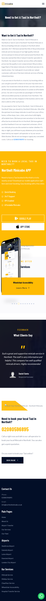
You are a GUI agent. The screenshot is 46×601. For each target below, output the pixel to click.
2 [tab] (14, 303)
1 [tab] (12, 303)
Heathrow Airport (8, 546)
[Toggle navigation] (43, 4)
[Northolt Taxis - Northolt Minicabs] (7, 3)
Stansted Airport (7, 558)
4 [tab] (18, 303)
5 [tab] (21, 303)
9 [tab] (29, 303)
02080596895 (18, 139)
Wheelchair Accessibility (10, 587)
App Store (25, 226)
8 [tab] (27, 303)
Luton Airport (6, 554)
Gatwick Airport (7, 550)
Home (4, 517)
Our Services (6, 530)
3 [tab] (16, 303)
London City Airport (9, 562)
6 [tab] (23, 303)
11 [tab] (33, 303)
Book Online (11, 460)
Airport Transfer (7, 525)
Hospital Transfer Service (11, 591)
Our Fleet (5, 534)
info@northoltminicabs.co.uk (12, 505)
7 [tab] (25, 303)
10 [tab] (31, 303)
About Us (5, 521)
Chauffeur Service (8, 583)
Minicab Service (7, 575)
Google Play (25, 218)
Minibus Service (7, 579)
